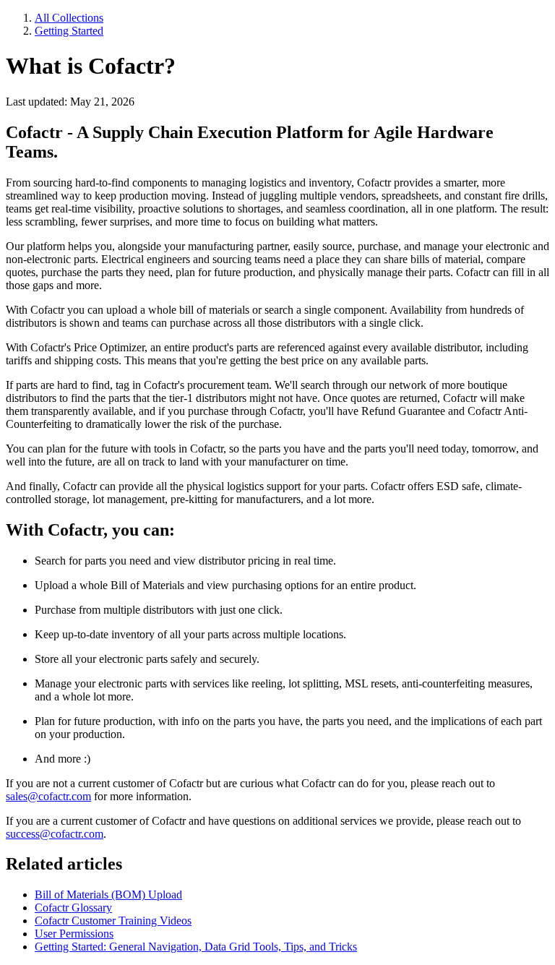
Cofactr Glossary (73, 907)
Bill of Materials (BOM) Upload (108, 894)
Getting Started (69, 31)
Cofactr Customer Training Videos (113, 920)
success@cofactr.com (54, 834)
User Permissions (74, 933)
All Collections (69, 18)
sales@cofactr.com (48, 796)
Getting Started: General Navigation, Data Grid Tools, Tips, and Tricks (196, 946)
